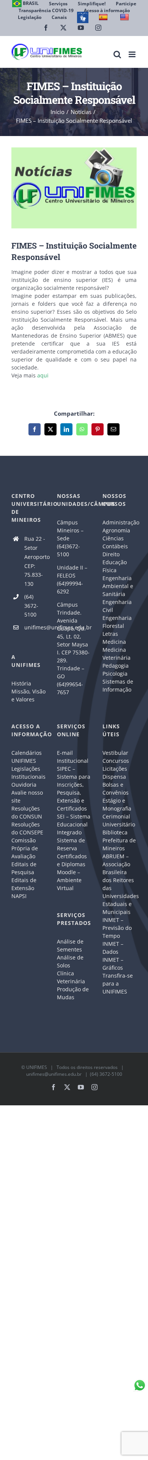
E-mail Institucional (72, 756)
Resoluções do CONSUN (26, 812)
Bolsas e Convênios (115, 788)
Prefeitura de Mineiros (119, 844)
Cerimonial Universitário (118, 820)
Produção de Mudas (73, 993)
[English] (125, 17)
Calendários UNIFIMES (26, 756)
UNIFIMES (36, 1067)
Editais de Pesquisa (23, 868)
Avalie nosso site (27, 796)
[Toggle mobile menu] (133, 54)
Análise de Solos (70, 961)
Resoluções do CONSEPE (27, 828)
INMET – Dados (112, 947)
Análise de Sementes (70, 945)
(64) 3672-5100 (31, 605)
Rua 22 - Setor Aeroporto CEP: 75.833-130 (35, 561)
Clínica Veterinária (71, 977)
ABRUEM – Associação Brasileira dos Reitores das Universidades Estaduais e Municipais (119, 884)
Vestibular (115, 752)
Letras (110, 633)
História (21, 683)
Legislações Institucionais (28, 772)
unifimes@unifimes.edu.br (35, 627)
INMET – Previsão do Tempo (117, 927)
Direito (111, 554)
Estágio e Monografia (116, 804)
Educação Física (114, 566)
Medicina (114, 641)
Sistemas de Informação (117, 685)
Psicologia (115, 673)
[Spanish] (104, 17)
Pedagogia (115, 665)
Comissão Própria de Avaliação (24, 848)
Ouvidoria (23, 784)
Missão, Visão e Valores (28, 695)
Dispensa (114, 776)
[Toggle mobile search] (117, 54)
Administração (119, 522)
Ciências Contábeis (115, 542)
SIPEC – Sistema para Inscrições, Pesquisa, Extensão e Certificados (73, 788)
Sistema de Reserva (71, 844)
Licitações (114, 768)
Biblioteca (115, 832)
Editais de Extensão (23, 884)
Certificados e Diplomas (72, 860)
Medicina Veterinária (116, 653)
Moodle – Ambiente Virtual (69, 880)
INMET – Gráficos (112, 963)
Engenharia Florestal (117, 621)
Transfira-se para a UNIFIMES (117, 983)
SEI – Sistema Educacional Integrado (73, 824)
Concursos (115, 760)
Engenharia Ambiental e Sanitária (117, 586)
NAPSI (19, 896)
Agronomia (116, 530)
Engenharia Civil (117, 605)
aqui (43, 375)
